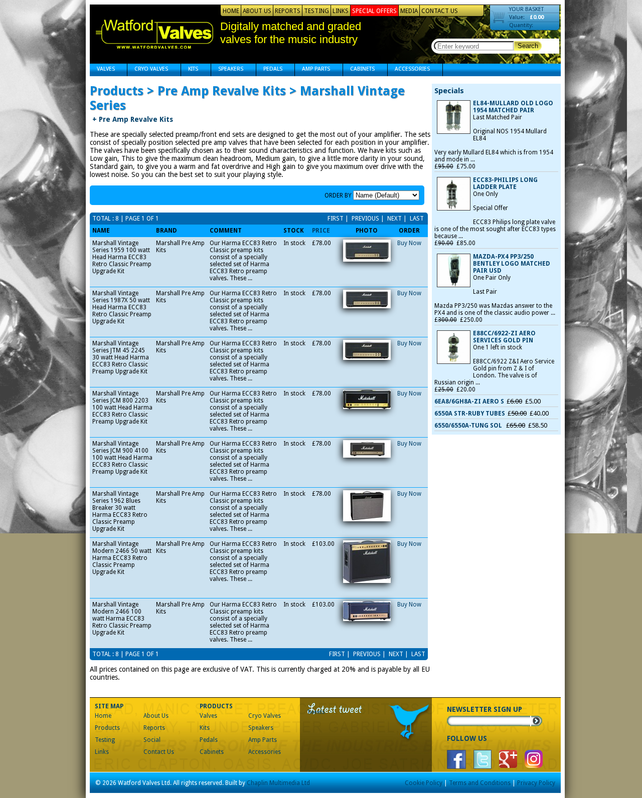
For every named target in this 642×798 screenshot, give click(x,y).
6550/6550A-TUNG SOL (469, 425)
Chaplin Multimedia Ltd (278, 782)
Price (321, 230)
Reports (287, 11)
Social (151, 739)
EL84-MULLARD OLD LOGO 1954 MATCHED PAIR (513, 107)
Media (409, 11)
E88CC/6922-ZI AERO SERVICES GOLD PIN (504, 337)
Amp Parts (312, 70)
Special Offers (374, 11)
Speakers (227, 70)
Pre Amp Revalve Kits (132, 119)
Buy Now (409, 243)
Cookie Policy (423, 782)
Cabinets (359, 70)
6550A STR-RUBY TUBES (469, 413)
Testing (316, 11)
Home (231, 11)
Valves (102, 70)
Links (341, 11)
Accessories (409, 70)
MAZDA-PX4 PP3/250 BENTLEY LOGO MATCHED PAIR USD (511, 263)
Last (416, 218)
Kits (189, 70)
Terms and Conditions (480, 782)
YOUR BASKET (526, 9)
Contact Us (439, 11)
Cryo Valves (147, 70)
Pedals (269, 70)
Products (107, 727)
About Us (257, 11)
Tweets (316, 712)
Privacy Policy (536, 782)
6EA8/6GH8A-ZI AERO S (469, 401)
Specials (449, 90)
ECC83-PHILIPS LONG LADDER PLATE (505, 183)
